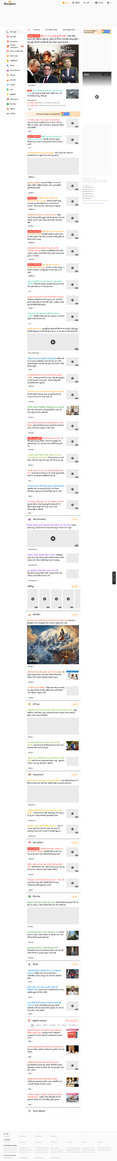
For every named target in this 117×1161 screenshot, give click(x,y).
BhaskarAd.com (87, 198)
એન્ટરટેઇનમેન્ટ (32, 549)
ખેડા (59, 1025)
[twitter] (72, 85)
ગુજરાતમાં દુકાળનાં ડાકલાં (24, 1148)
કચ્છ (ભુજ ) (52, 1025)
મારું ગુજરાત (31, 85)
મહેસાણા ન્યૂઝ (38, 1142)
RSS (90, 182)
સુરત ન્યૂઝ (84, 1142)
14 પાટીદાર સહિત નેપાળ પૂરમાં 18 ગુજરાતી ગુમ (11, 1148)
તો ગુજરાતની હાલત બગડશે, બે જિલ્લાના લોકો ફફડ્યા (89, 1148)
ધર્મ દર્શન (30, 193)
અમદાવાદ (31, 259)
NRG (32, 1025)
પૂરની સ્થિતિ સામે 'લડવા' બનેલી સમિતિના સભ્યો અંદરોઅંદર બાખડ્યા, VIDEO (26, 1150)
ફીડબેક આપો (114, 577)
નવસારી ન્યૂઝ (7, 1142)
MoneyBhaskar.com (88, 196)
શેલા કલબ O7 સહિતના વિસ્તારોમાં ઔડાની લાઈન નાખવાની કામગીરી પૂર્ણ (89, 1150)
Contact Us (85, 182)
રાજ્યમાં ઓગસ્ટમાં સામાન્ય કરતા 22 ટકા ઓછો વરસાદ (11, 1150)
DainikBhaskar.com (88, 187)
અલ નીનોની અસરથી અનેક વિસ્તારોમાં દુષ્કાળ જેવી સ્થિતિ (42, 1148)
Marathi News (22, 1136)
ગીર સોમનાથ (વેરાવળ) (75, 1025)
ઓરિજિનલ (31, 177)
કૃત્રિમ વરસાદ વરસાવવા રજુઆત (10, 1152)
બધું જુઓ (74, 586)
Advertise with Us (86, 178)
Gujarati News (38, 1136)
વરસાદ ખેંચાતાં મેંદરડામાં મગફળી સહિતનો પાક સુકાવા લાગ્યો (42, 1150)
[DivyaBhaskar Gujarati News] (10, 3)
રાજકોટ (30, 308)
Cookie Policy (95, 182)
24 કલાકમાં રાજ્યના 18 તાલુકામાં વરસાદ (89, 1152)
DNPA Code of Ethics (99, 203)
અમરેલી (45, 1025)
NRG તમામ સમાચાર (72, 1020)
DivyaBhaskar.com (87, 189)
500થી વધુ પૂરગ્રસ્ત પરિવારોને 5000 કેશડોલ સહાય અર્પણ (73, 1150)
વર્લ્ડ (29, 109)
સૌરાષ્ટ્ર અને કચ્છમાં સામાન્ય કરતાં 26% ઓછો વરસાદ (58, 1150)
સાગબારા (30, 874)
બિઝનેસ (30, 417)
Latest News (54, 1136)
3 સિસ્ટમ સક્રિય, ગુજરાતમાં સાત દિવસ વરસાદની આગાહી (104, 1150)
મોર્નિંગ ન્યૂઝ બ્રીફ (54, 1148)
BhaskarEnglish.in (87, 191)
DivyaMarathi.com (87, 193)
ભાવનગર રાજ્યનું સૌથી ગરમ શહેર (73, 1152)
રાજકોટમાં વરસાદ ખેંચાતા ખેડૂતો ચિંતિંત (104, 1148)
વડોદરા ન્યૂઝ (100, 1142)
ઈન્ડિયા (30, 465)
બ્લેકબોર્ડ (30, 402)
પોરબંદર (30, 890)
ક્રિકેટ (30, 370)
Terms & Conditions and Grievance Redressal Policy (94, 180)
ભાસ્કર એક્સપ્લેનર (33, 353)
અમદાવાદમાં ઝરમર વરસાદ (24, 1152)
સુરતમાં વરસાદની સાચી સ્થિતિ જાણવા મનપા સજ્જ (58, 1152)
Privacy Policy (103, 182)
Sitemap (94, 178)
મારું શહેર (31, 449)
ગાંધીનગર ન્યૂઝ (54, 1142)
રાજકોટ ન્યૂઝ (69, 1142)
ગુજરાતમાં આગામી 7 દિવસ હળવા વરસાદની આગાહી (73, 1148)
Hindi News (6, 1136)
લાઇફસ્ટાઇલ (31, 805)
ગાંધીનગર (31, 386)
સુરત (29, 131)
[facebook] (68, 85)
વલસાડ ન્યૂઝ (22, 1142)
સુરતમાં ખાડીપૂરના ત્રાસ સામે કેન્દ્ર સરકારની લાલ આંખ (42, 1152)
